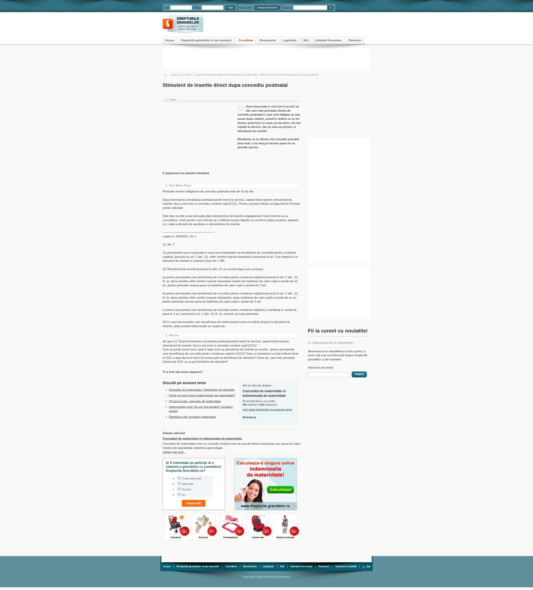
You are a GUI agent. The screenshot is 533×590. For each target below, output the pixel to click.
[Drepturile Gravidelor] (183, 35)
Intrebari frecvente (301, 566)
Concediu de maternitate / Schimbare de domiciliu (201, 389)
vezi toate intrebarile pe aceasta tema (267, 409)
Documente (250, 566)
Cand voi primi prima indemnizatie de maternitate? (202, 395)
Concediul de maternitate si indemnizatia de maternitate (225, 74)
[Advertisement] (198, 134)
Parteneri (323, 566)
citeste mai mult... (174, 452)
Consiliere (186, 74)
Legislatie (268, 566)
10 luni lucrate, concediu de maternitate (195, 401)
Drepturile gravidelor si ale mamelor (198, 566)
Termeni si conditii (346, 566)
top (368, 566)
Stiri (282, 566)
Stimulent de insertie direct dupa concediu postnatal (289, 74)
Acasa (173, 74)
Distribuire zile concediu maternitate (192, 416)
